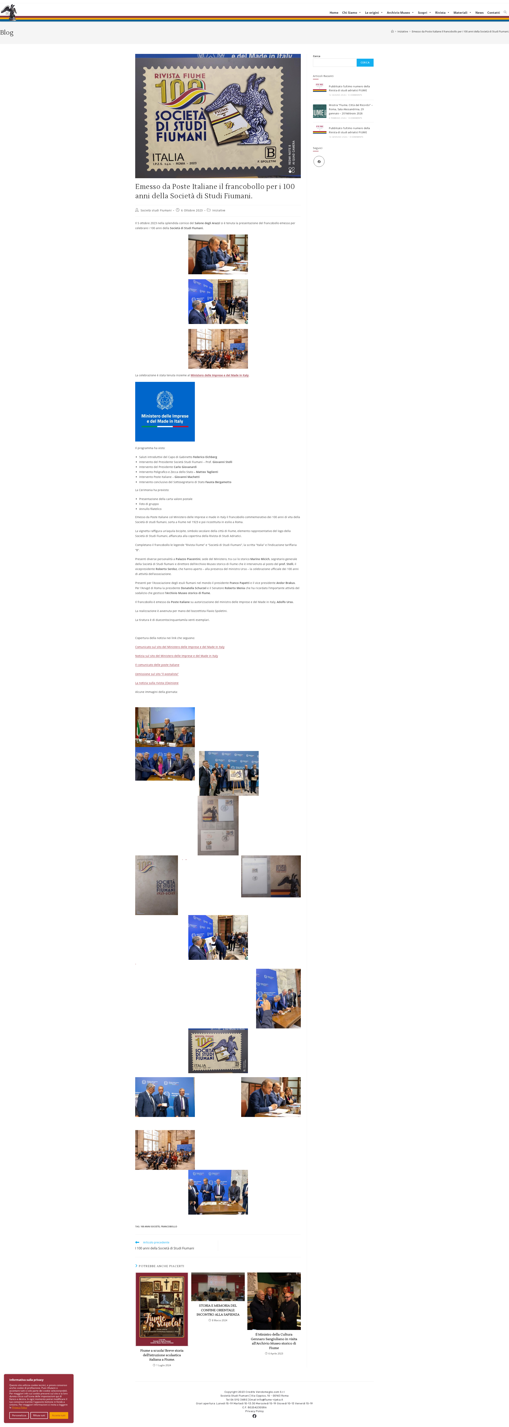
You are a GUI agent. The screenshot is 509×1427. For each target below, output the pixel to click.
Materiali (460, 13)
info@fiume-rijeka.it (270, 1399)
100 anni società (150, 1226)
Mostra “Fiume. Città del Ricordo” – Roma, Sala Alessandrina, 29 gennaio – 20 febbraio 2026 (351, 109)
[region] (39, 1398)
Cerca (316, 56)
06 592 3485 (238, 1399)
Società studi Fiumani (156, 210)
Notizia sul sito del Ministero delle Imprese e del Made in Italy (176, 656)
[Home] (392, 31)
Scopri (422, 13)
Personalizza (19, 1415)
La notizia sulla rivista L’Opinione (157, 683)
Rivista (440, 13)
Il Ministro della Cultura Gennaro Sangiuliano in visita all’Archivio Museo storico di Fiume (274, 1341)
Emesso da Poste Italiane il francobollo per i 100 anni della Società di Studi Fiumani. (460, 31)
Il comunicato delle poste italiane (157, 665)
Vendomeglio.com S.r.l (270, 1391)
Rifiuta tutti (39, 1415)
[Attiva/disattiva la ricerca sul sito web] (505, 12)
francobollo (169, 1226)
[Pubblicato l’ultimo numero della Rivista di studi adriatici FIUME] (319, 90)
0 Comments (355, 94)
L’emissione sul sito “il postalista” (157, 674)
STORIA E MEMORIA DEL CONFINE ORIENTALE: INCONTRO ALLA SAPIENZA (218, 1310)
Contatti (493, 13)
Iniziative (218, 210)
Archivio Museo (398, 13)
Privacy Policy (19, 1407)
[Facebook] (319, 161)
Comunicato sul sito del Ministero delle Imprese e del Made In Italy (179, 647)
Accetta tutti (58, 1415)
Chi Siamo (349, 13)
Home (334, 13)
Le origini (372, 13)
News (479, 13)
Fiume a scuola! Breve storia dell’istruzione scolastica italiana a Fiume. (162, 1355)
